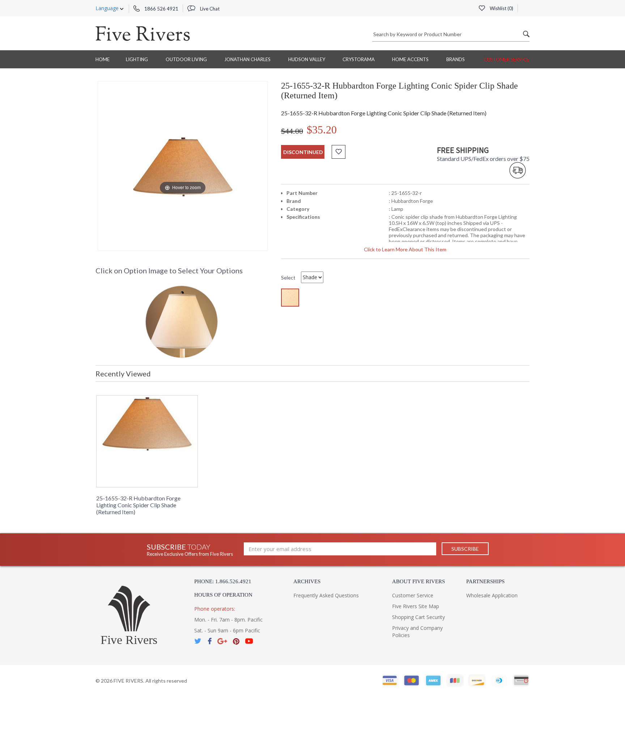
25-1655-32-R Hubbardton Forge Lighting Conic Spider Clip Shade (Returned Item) (138, 505)
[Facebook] (209, 641)
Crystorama (359, 59)
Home (102, 59)
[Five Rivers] (142, 33)
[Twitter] (198, 641)
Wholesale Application (492, 595)
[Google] (222, 641)
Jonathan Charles (247, 59)
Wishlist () (501, 8)
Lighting (137, 59)
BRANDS (455, 59)
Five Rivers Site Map (415, 606)
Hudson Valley (306, 59)
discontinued (303, 152)
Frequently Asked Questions (326, 595)
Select (288, 277)
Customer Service (506, 59)
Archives (306, 581)
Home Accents (410, 59)
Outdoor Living (186, 59)
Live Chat (209, 9)
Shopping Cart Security (418, 617)
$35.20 (322, 130)
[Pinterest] (236, 641)
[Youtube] (249, 641)
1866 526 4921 (160, 9)
